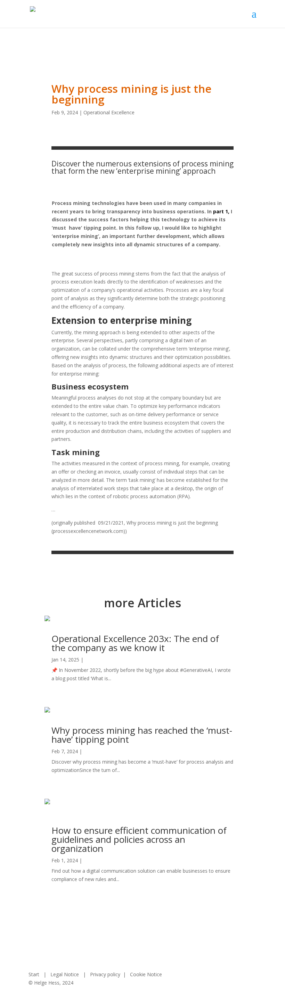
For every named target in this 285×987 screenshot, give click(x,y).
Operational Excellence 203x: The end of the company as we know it (135, 643)
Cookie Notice (146, 974)
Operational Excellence (109, 112)
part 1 (220, 211)
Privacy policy (105, 974)
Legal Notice (64, 974)
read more (63, 686)
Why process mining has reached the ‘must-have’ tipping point (141, 735)
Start (33, 974)
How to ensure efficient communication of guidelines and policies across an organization (139, 839)
